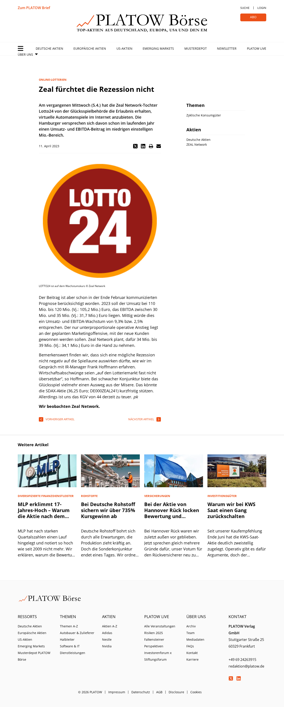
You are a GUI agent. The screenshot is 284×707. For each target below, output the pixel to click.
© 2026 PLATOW (90, 692)
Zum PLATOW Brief (34, 7)
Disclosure (176, 692)
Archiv (191, 626)
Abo (253, 17)
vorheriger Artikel (60, 419)
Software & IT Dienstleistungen (72, 649)
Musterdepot (195, 48)
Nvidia (107, 646)
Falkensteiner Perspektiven (154, 642)
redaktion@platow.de (246, 666)
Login (261, 8)
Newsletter (227, 48)
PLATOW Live (256, 48)
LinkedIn (238, 678)
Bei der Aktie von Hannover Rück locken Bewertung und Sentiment (171, 513)
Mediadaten (195, 639)
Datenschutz (140, 692)
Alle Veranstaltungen (159, 626)
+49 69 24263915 (242, 659)
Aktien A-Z (109, 626)
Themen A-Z (69, 626)
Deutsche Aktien (49, 48)
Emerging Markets (158, 48)
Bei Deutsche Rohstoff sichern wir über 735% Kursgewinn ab (108, 510)
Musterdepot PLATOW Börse (34, 656)
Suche (244, 8)
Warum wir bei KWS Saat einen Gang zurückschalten (231, 510)
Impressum (116, 692)
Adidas (107, 633)
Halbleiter (67, 639)
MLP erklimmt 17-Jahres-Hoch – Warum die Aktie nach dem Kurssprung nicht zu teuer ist (44, 516)
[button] (135, 146)
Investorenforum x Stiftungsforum (158, 656)
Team (190, 633)
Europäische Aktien (89, 48)
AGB (159, 692)
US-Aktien (124, 48)
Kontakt (192, 653)
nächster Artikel (141, 419)
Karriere (192, 659)
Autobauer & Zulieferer (77, 633)
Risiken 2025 (153, 633)
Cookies (196, 692)
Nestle (107, 639)
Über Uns (25, 54)
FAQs (190, 646)
